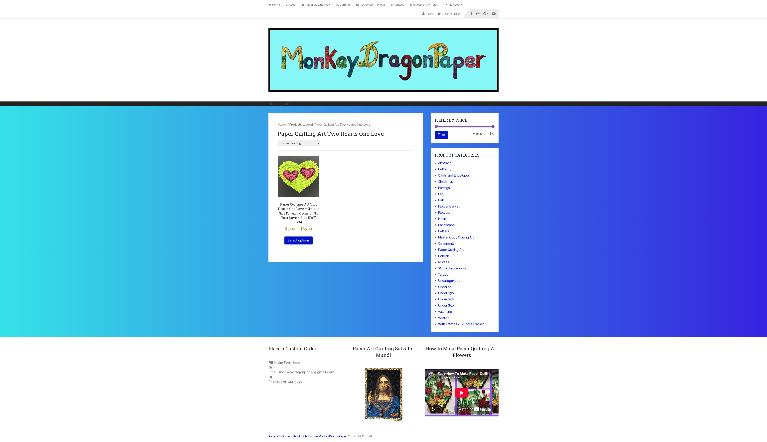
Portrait (443, 256)
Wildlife (444, 318)
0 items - (452, 13)
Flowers (444, 213)
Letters (443, 231)
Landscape (446, 225)
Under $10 (446, 287)
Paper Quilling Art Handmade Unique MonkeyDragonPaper (307, 436)
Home (276, 4)
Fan (440, 194)
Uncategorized (449, 281)
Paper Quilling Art (316, 4)
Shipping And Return (426, 4)
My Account (455, 4)
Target (443, 274)
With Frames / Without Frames (461, 324)
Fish (441, 200)
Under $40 (446, 299)
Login (430, 13)
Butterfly (444, 169)
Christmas (445, 182)
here (296, 363)
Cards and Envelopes (454, 175)
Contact (398, 4)
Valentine (445, 312)
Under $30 (446, 293)
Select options (298, 240)
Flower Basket (449, 206)
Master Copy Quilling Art (456, 237)
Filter (441, 134)
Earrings (344, 4)
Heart (442, 219)
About (292, 4)
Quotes (443, 262)
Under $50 (446, 305)
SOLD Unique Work (452, 268)
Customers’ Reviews (372, 4)
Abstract (444, 163)
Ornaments (446, 243)
